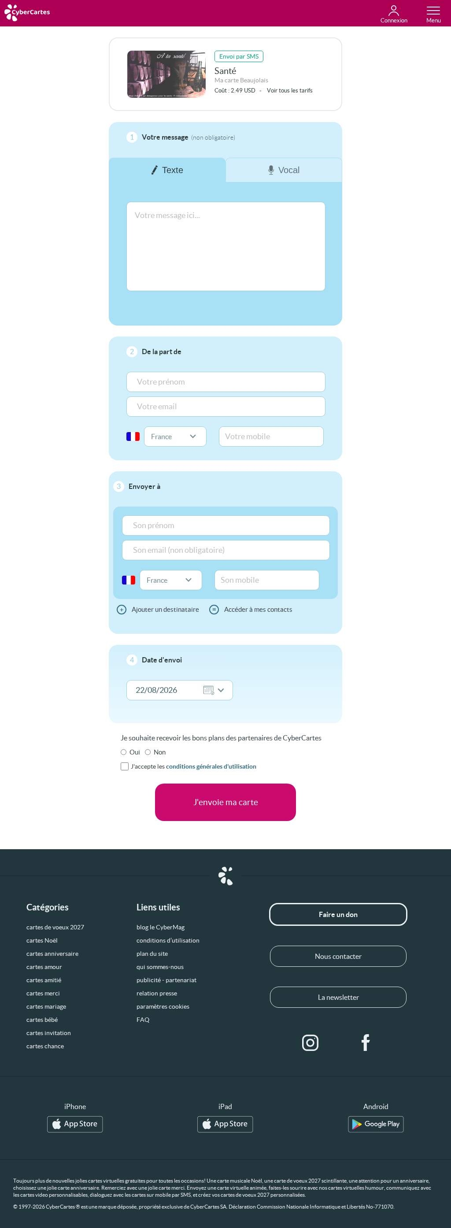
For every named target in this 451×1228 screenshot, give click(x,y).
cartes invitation (48, 1032)
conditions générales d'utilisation (211, 766)
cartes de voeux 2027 (55, 927)
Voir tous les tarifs (290, 90)
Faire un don (338, 914)
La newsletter (338, 997)
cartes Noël (42, 940)
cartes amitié (43, 980)
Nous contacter (338, 956)
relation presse (157, 993)
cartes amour (44, 966)
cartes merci (43, 993)
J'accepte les (193, 766)
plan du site (152, 953)
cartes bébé (42, 1019)
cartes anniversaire (52, 953)
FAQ (143, 1019)
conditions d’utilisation (168, 940)
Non (160, 752)
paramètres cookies (163, 1006)
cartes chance (45, 1046)
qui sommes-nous (160, 966)
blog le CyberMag (161, 927)
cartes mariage (46, 1006)
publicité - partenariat (166, 980)
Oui (134, 752)
